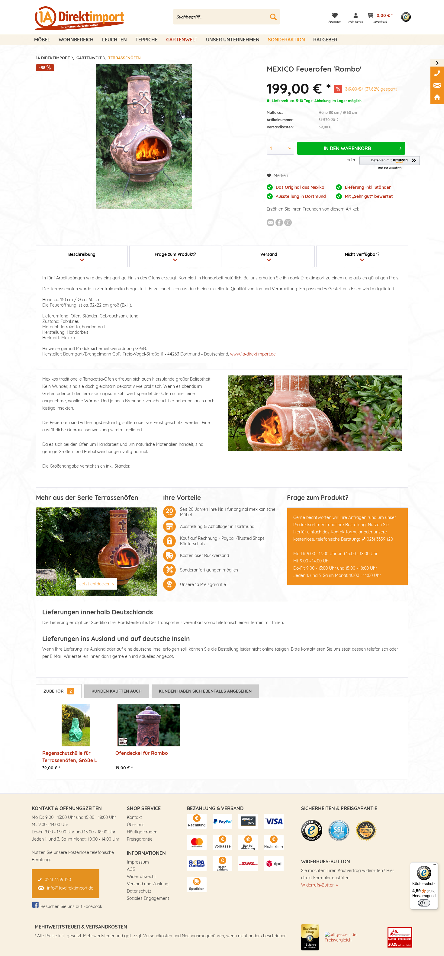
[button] (389, 163)
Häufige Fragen (142, 832)
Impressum (138, 862)
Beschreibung (81, 254)
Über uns (135, 824)
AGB (131, 869)
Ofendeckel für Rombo (141, 753)
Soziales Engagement (148, 898)
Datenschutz (139, 891)
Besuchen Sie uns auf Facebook (71, 906)
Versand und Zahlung (148, 884)
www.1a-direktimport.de (253, 354)
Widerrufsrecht (141, 876)
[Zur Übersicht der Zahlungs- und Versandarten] (197, 821)
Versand (268, 254)
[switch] (424, 902)
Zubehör (57, 691)
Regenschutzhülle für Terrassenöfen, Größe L (69, 756)
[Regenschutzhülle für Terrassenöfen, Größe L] (75, 725)
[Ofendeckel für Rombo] (148, 725)
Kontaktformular (346, 532)
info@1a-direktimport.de (70, 888)
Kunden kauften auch (117, 691)
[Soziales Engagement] (400, 937)
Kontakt (134, 817)
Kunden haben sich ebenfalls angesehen (205, 691)
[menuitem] (226, 16)
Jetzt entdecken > (96, 584)
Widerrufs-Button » (319, 885)
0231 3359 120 (380, 539)
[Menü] (434, 866)
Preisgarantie (140, 839)
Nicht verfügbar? (362, 254)
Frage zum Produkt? (175, 254)
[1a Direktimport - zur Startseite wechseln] (80, 18)
